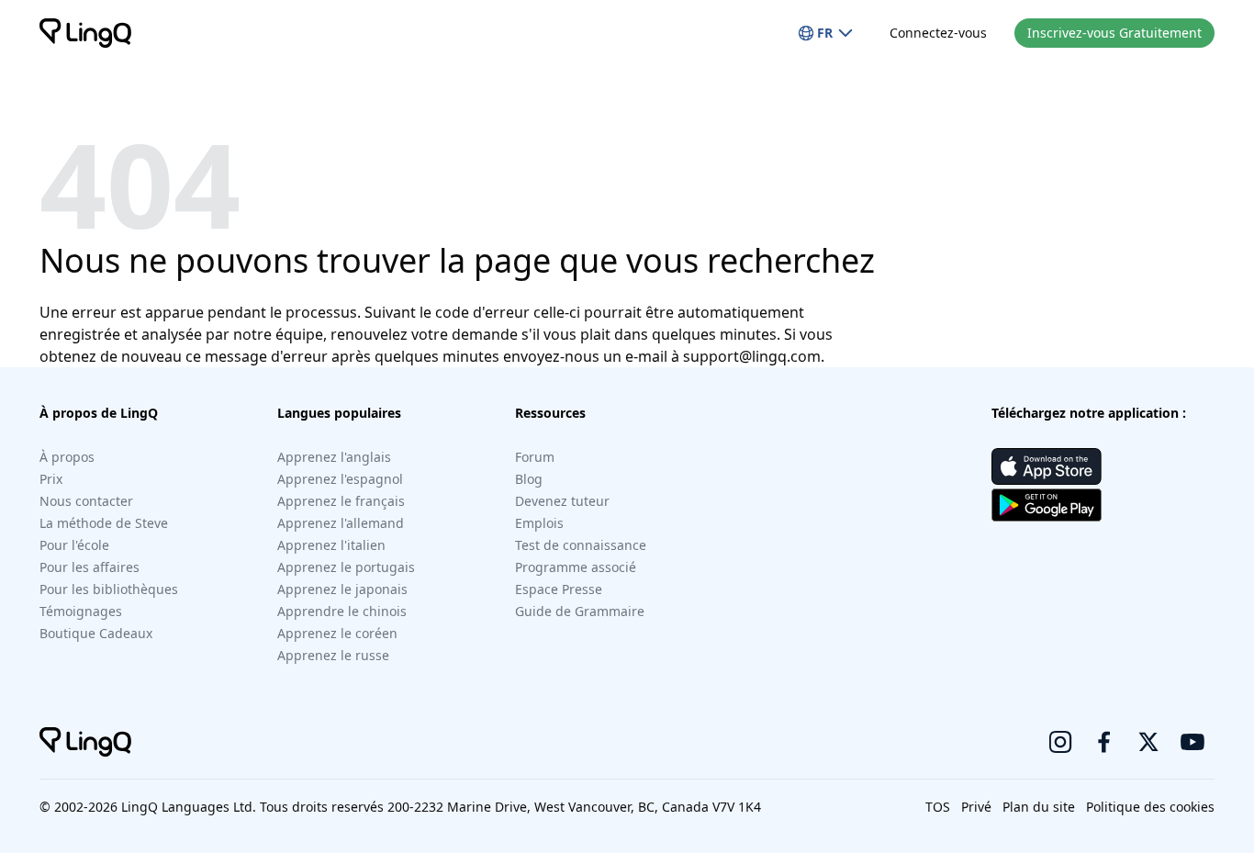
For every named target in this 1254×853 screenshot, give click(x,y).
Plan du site (1038, 806)
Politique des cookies (1150, 806)
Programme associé (575, 567)
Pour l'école (74, 545)
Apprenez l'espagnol (340, 479)
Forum (534, 457)
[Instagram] (1060, 742)
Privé (976, 806)
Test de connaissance (580, 545)
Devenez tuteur (562, 501)
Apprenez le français (341, 501)
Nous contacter (86, 501)
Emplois (539, 523)
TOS (937, 806)
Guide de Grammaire (579, 611)
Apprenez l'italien (331, 545)
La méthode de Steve (103, 523)
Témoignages (80, 611)
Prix (50, 479)
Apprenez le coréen (337, 633)
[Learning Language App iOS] (1046, 466)
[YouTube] (1192, 742)
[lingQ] (85, 33)
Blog (529, 479)
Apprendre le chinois (342, 611)
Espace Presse (558, 589)
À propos (67, 457)
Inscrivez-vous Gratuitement (1114, 32)
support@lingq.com (752, 356)
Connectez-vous (938, 32)
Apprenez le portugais (346, 567)
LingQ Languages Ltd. (188, 806)
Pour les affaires (89, 567)
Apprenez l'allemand (340, 523)
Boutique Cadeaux (95, 633)
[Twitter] (1148, 742)
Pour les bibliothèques (108, 589)
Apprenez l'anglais (334, 457)
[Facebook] (1104, 742)
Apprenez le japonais (342, 589)
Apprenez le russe (333, 655)
